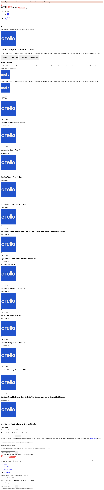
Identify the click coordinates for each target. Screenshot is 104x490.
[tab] (4, 57)
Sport (8, 13)
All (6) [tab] (3, 94)
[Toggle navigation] (26, 8)
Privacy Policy (93, 438)
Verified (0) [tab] (4, 98)
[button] (53, 11)
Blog (5, 18)
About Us (6, 19)
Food (8, 15)
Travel (8, 17)
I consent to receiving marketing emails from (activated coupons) (17, 442)
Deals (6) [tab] (4, 97)
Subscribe (18, 436)
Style (8, 14)
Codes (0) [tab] (4, 96)
